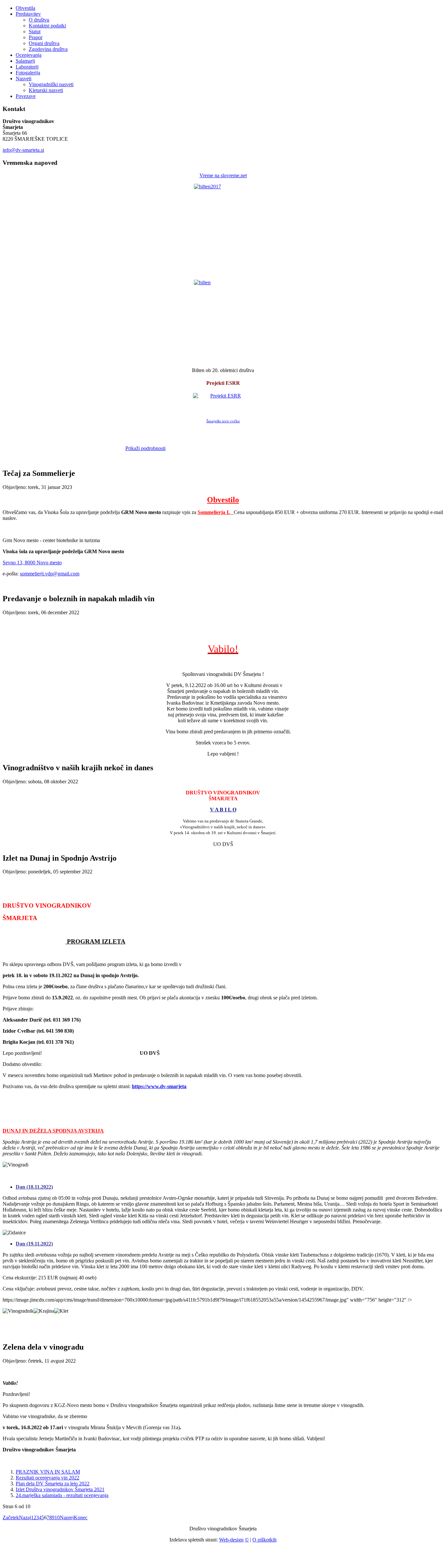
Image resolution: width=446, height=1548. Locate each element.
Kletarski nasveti (46, 90)
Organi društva (44, 43)
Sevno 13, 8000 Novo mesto (32, 562)
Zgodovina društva (48, 49)
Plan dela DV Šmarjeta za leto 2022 (52, 1483)
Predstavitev (28, 14)
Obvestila (25, 8)
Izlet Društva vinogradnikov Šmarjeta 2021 (60, 1489)
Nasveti (23, 78)
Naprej (67, 1517)
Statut (34, 31)
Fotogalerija (28, 72)
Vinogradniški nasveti (51, 84)
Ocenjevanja (28, 55)
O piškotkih (264, 1539)
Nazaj (25, 1517)
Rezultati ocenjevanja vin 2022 (47, 1477)
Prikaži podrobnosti (145, 448)
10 (57, 1517)
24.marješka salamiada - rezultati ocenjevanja (62, 1495)
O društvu (39, 20)
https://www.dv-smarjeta (159, 1086)
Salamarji (25, 61)
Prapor (35, 37)
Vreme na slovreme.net (223, 175)
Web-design (231, 1539)
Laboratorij (27, 67)
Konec (81, 1517)
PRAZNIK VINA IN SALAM (48, 1472)
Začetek (11, 1517)
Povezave (26, 96)
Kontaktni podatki (47, 25)
